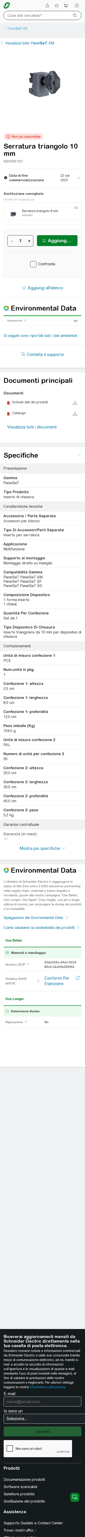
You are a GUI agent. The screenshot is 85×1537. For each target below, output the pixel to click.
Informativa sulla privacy (47, 1387)
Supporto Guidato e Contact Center (33, 1523)
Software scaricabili (20, 1487)
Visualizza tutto (29, 43)
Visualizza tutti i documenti (32, 427)
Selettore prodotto (19, 1494)
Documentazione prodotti (24, 1479)
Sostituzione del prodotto (24, 1501)
